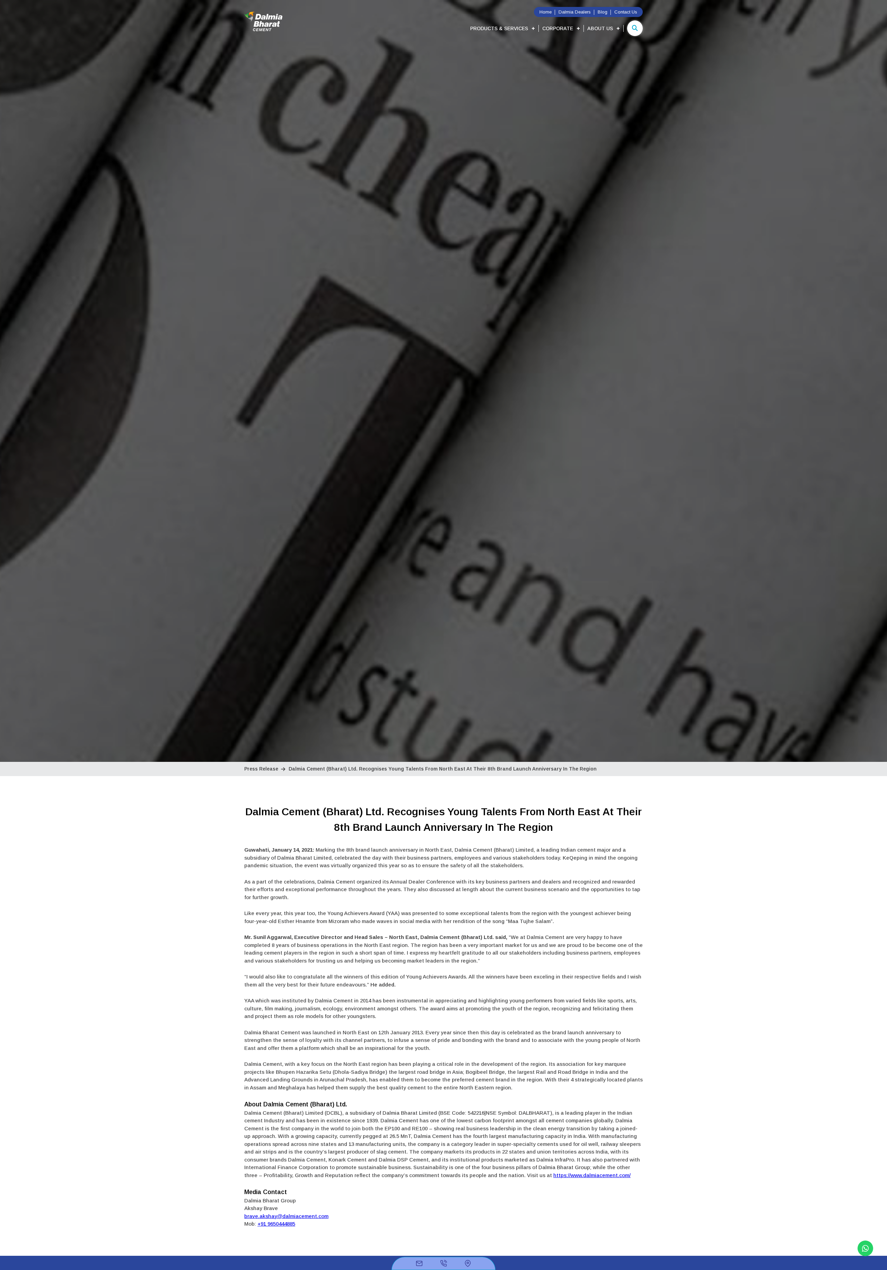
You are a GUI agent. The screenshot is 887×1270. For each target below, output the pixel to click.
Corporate (557, 28)
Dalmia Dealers (575, 12)
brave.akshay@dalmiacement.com (286, 1216)
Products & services (499, 28)
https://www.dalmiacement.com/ (592, 1175)
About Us (600, 28)
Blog (602, 12)
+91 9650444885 (276, 1224)
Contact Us (625, 12)
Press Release (261, 769)
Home (545, 12)
